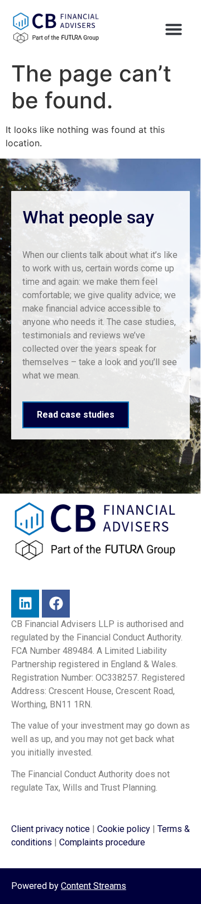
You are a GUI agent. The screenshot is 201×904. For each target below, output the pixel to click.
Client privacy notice (50, 829)
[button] (173, 29)
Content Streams (93, 886)
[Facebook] (56, 604)
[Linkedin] (25, 604)
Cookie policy (123, 829)
